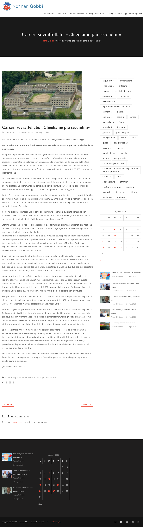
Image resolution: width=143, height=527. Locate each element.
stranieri (124, 181)
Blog (111, 13)
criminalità (124, 96)
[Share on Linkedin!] (13, 382)
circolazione (108, 86)
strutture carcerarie (112, 187)
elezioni (120, 111)
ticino (53, 377)
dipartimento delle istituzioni (27, 377)
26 (115, 247)
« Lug (102, 260)
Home (44, 40)
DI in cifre (61, 13)
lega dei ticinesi (121, 142)
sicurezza (107, 176)
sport (119, 176)
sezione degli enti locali (113, 163)
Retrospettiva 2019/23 (96, 13)
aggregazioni (126, 80)
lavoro (105, 142)
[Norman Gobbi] (23, 5)
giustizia (45, 377)
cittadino (123, 86)
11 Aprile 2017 (10, 132)
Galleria (118, 13)
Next (85, 404)
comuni (106, 91)
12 (115, 235)
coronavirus (108, 96)
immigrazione (109, 137)
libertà (119, 148)
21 (126, 241)
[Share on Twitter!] (10, 382)
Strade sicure (109, 181)
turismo (121, 197)
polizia (106, 158)
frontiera (121, 127)
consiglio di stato (123, 91)
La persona (49, 13)
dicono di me (109, 101)
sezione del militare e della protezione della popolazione (120, 170)
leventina (107, 148)
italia (133, 137)
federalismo (108, 122)
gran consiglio (122, 132)
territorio (107, 192)
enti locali (107, 117)
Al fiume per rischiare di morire (123, 323)
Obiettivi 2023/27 (76, 13)
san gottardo (120, 158)
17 (103, 241)
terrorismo (121, 192)
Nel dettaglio (134, 13)
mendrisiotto (109, 153)
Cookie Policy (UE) (54, 522)
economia (107, 111)
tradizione (107, 197)
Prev (9, 404)
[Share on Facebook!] (6, 382)
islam (123, 137)
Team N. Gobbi (27, 132)
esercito (120, 117)
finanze (122, 122)
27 (120, 247)
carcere (8, 377)
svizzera (130, 187)
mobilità (123, 153)
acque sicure (109, 80)
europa (133, 117)
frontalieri (107, 127)
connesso (17, 422)
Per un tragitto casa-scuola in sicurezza (126, 273)
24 (103, 247)
